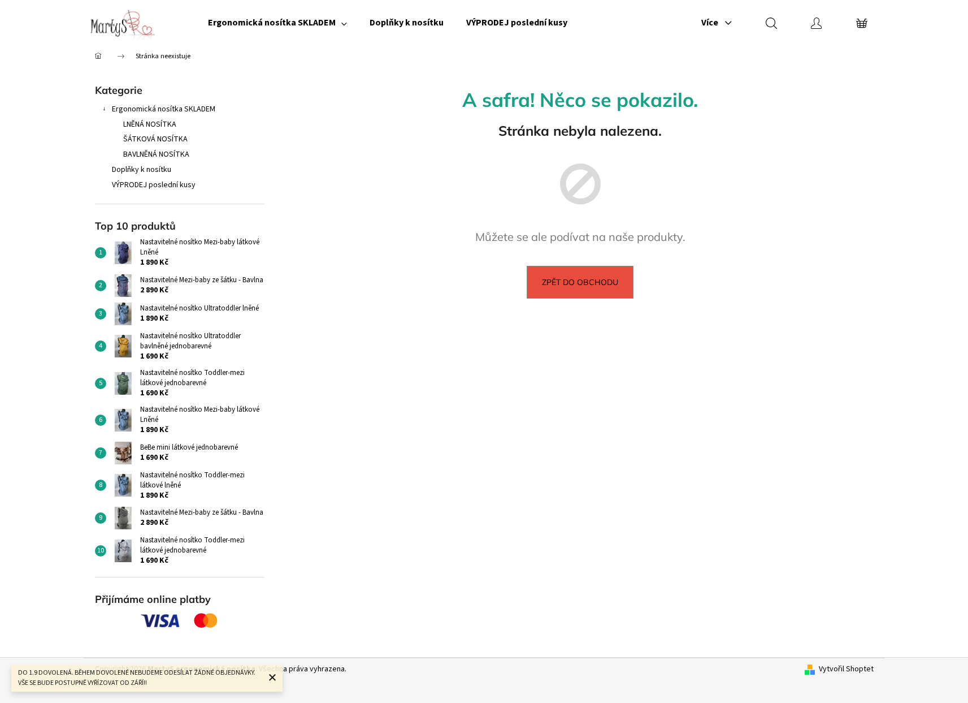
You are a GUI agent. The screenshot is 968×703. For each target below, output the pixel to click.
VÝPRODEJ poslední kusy (154, 185)
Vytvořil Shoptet (846, 669)
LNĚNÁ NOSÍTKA (149, 124)
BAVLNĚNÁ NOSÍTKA (156, 154)
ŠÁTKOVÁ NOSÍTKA (155, 139)
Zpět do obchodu (580, 282)
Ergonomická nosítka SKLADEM (163, 109)
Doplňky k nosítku (141, 169)
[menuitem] (277, 22)
